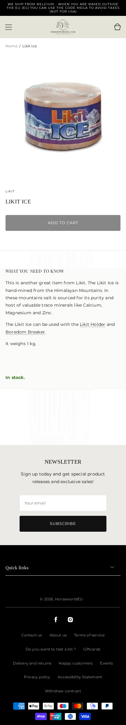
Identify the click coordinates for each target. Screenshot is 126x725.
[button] (8, 27)
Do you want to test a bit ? (51, 649)
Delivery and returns (32, 663)
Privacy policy (37, 677)
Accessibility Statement (80, 677)
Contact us (31, 635)
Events (106, 663)
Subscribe (63, 523)
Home (12, 46)
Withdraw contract (63, 691)
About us (58, 635)
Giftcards (91, 649)
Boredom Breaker (25, 332)
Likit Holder (92, 324)
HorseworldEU (69, 599)
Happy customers (76, 663)
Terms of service (89, 635)
